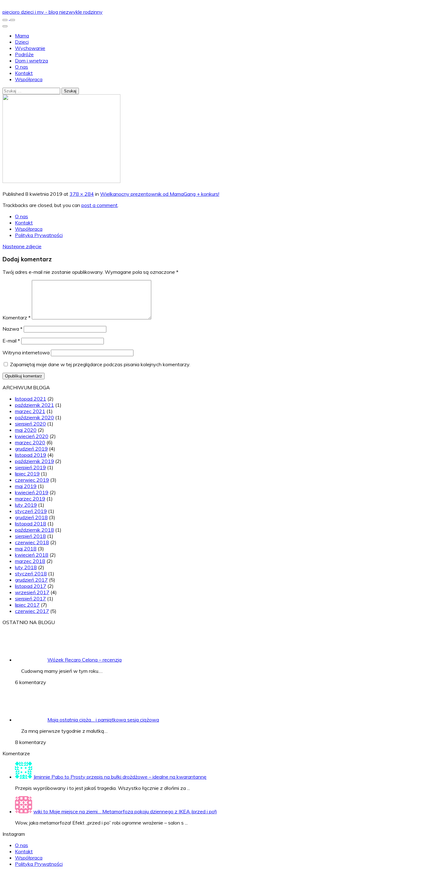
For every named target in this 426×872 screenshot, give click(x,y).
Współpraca (28, 79)
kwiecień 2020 (31, 436)
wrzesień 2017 (32, 592)
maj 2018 (25, 548)
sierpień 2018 (30, 536)
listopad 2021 (30, 399)
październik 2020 (34, 417)
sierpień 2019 (30, 467)
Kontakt (24, 73)
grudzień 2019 (31, 449)
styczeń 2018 (31, 573)
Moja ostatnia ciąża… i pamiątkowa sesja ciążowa (103, 720)
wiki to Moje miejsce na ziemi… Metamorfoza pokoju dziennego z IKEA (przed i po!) (125, 811)
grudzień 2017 (31, 580)
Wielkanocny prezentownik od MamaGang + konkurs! (159, 194)
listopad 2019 (30, 455)
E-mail (11, 340)
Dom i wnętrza (31, 60)
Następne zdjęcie (21, 246)
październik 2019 (34, 461)
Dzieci (22, 42)
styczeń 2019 (31, 511)
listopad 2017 (30, 586)
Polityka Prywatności (39, 235)
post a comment (99, 205)
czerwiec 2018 (32, 542)
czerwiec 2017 (32, 611)
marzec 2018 (30, 561)
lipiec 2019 (27, 473)
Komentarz (16, 317)
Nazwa (12, 329)
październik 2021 (34, 405)
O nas (21, 67)
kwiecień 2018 (31, 555)
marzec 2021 (30, 411)
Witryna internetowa (26, 352)
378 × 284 (82, 194)
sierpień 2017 (30, 598)
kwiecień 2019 (31, 492)
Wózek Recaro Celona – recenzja (84, 660)
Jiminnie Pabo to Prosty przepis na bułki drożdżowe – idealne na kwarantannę (119, 777)
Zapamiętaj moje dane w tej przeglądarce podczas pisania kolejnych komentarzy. (100, 364)
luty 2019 (26, 505)
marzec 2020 (30, 442)
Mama (22, 35)
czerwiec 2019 (32, 480)
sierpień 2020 (30, 424)
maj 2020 (25, 430)
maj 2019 (25, 486)
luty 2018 (26, 567)
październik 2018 (34, 530)
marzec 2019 (30, 498)
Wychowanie (30, 48)
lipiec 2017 (27, 605)
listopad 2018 (30, 523)
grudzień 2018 (31, 517)
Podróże (24, 54)
